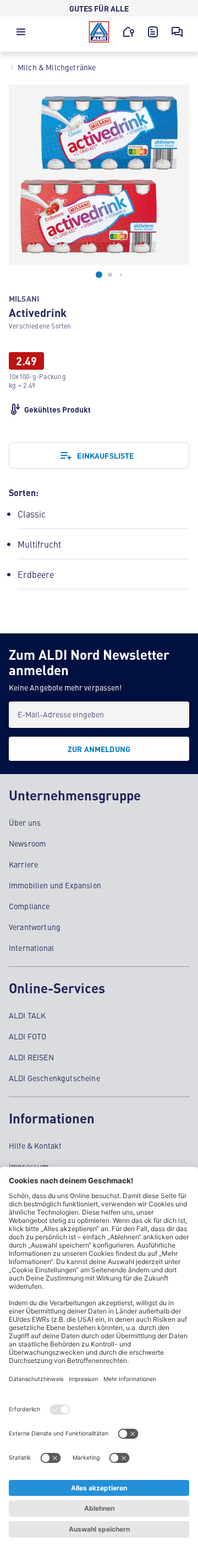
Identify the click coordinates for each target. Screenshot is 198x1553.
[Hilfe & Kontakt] (177, 31)
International (31, 947)
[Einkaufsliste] (153, 31)
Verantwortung (35, 926)
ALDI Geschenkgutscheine (54, 1077)
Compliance (29, 905)
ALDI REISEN (31, 1056)
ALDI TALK (27, 1015)
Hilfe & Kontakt (35, 1145)
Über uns (25, 822)
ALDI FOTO (27, 1036)
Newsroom (27, 843)
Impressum (28, 1166)
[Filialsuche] (128, 31)
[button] (21, 35)
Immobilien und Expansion (55, 885)
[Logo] (99, 32)
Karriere (23, 864)
